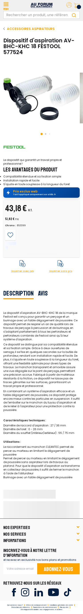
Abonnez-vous (58, 569)
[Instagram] (25, 592)
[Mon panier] (77, 5)
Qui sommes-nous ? (15, 605)
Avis (43, 293)
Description (18, 293)
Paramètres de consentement (45, 607)
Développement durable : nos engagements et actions (41, 609)
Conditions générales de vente (61, 605)
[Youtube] (53, 592)
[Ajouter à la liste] (10, 235)
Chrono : (10, 225)
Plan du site (64, 607)
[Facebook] (14, 592)
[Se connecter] (69, 5)
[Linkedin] (38, 592)
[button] (6, 5)
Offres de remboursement (36, 605)
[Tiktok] (67, 592)
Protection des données (21, 607)
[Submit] (73, 15)
